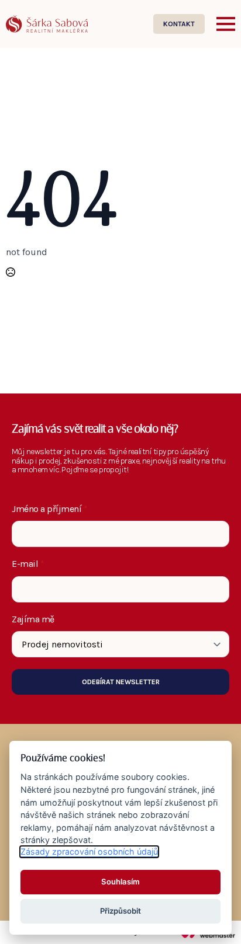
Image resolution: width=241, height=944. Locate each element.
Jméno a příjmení (50, 509)
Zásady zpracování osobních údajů (89, 851)
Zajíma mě (33, 619)
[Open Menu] (225, 24)
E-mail (28, 564)
